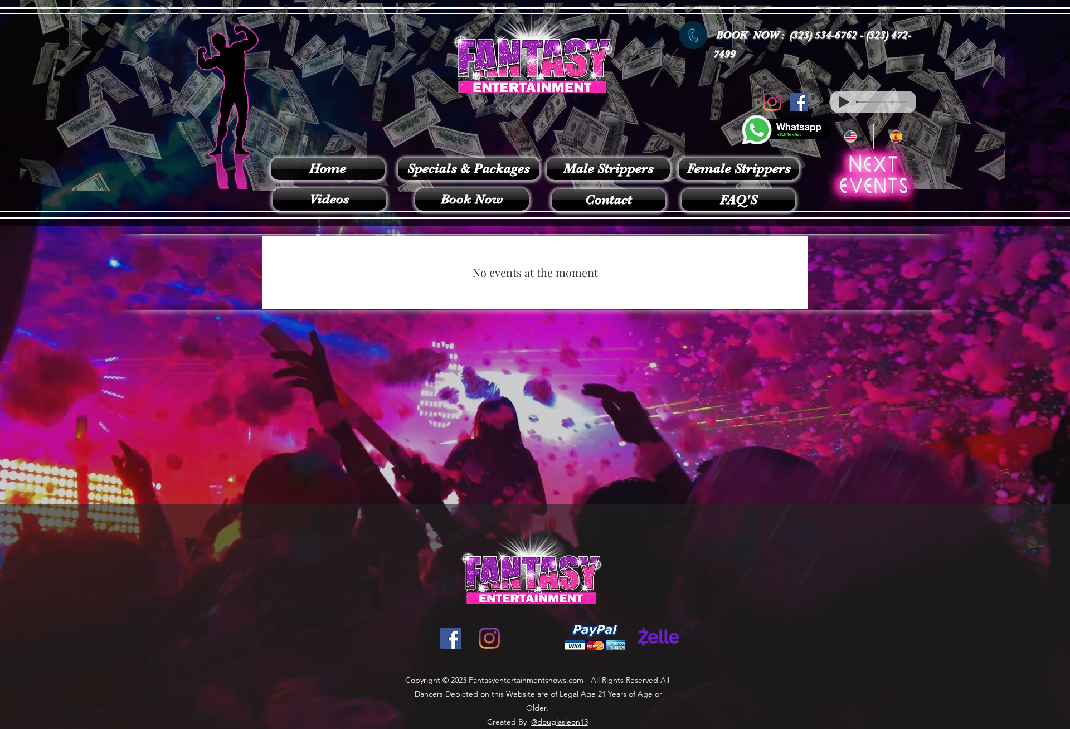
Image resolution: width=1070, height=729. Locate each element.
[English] (850, 136)
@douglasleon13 (559, 722)
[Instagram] (772, 102)
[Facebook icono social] (799, 102)
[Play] (844, 102)
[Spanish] (896, 136)
